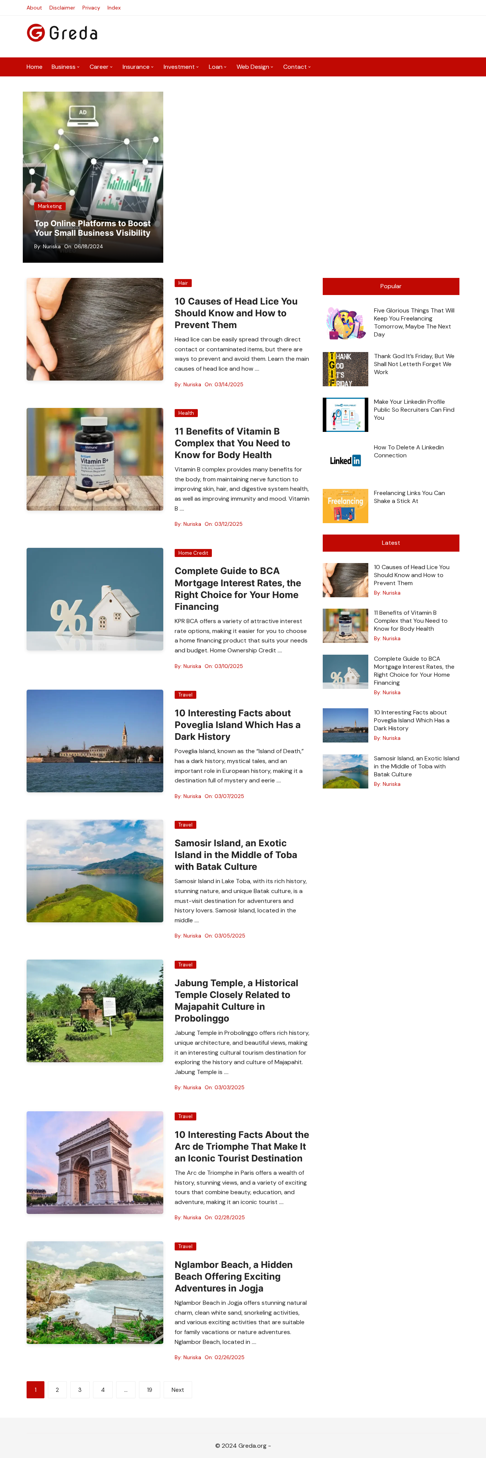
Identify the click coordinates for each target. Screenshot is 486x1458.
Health (186, 413)
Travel (185, 695)
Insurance (136, 67)
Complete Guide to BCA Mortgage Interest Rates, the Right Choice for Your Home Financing (414, 671)
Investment (179, 67)
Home (35, 67)
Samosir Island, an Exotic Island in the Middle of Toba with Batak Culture (236, 855)
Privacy (91, 7)
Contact (295, 67)
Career (99, 67)
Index (114, 7)
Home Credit (193, 553)
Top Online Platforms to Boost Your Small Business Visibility (92, 228)
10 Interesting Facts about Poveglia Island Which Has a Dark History (238, 725)
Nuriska (52, 246)
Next (178, 1390)
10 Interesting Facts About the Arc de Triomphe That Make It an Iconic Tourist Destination (242, 1146)
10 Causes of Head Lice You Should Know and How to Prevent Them (236, 313)
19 (149, 1390)
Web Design (253, 67)
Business (64, 67)
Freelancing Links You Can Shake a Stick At (409, 497)
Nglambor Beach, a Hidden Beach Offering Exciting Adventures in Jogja (234, 1276)
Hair (183, 283)
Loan (215, 67)
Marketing (50, 206)
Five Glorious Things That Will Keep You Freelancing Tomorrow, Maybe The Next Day (414, 322)
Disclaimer (62, 7)
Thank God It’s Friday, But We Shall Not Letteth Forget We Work (414, 364)
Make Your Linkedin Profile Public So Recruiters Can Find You (414, 410)
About (34, 7)
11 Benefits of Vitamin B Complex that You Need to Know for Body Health (232, 443)
